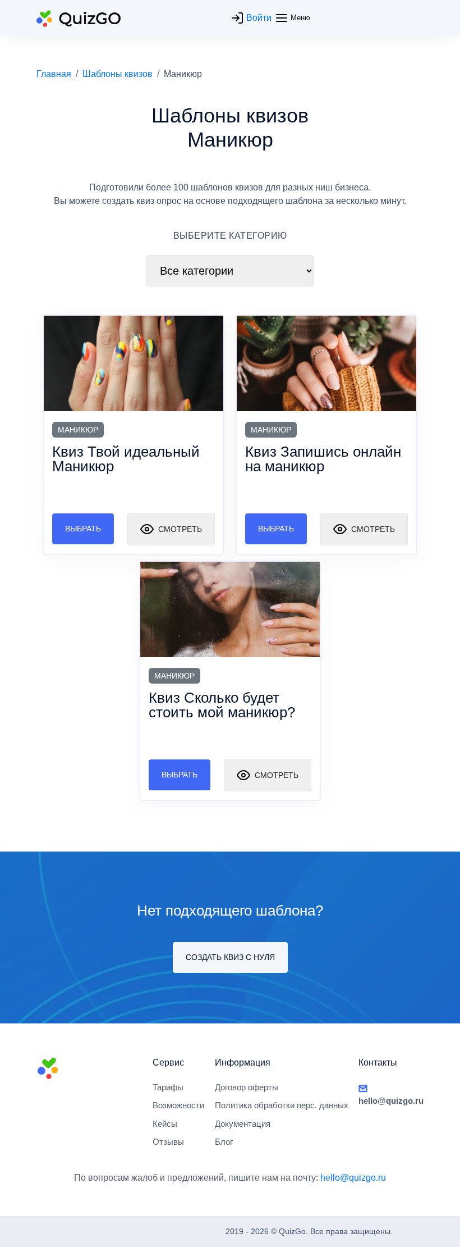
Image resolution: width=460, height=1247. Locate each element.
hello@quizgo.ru (353, 1177)
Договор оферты (246, 1087)
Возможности (178, 1105)
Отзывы (168, 1141)
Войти (258, 17)
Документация (242, 1123)
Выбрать (83, 528)
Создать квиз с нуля (230, 957)
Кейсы (165, 1123)
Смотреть (179, 529)
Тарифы (168, 1087)
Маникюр (78, 429)
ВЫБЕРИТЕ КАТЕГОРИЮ (230, 235)
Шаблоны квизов (117, 74)
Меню (299, 17)
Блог (224, 1141)
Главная (53, 74)
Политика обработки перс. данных (281, 1105)
